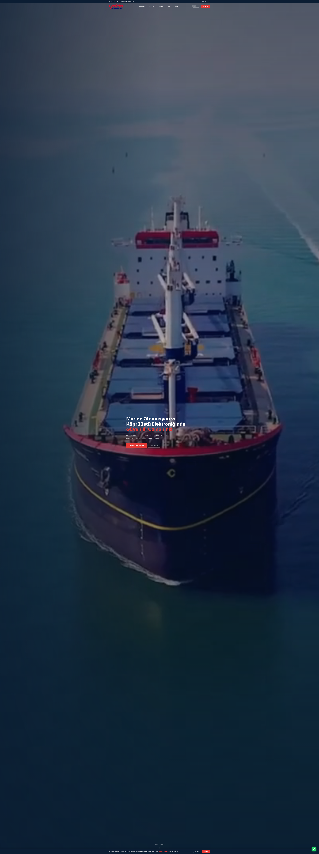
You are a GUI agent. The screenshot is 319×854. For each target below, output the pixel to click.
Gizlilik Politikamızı (164, 851)
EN (197, 6)
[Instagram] (209, 1)
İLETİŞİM (205, 6)
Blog (169, 6)
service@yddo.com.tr (128, 1)
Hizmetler (152, 6)
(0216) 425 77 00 (115, 1)
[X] (207, 1)
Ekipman (161, 6)
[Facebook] (205, 1)
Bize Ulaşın (154, 445)
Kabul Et (206, 851)
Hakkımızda (142, 6)
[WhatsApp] (314, 849)
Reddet (197, 851)
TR (194, 6)
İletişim (175, 6)
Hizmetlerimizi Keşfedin (136, 445)
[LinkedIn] (203, 1)
